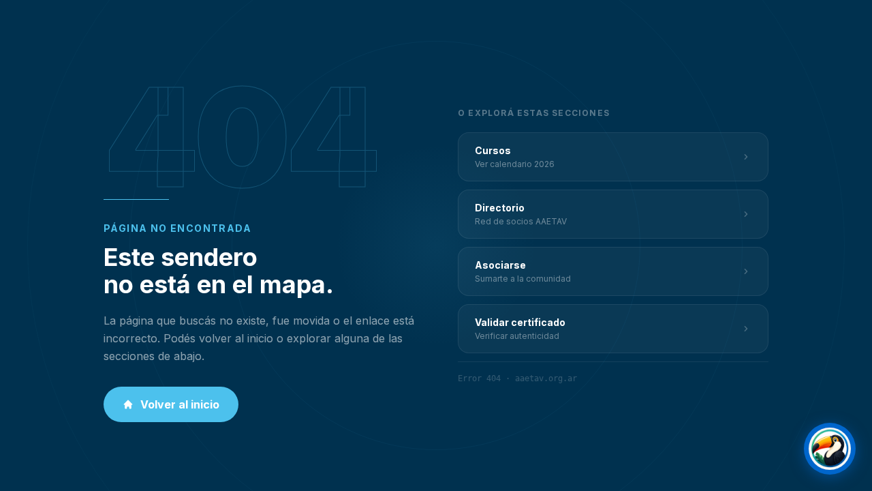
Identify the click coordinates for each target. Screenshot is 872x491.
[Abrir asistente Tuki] (830, 449)
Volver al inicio (179, 404)
